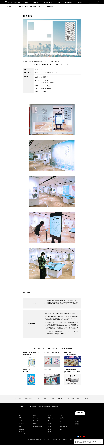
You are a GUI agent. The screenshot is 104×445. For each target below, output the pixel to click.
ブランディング (20, 398)
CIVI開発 (26, 398)
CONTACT (93, 2)
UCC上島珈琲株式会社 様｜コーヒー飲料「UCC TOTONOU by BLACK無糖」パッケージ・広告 (72, 371)
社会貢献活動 (50, 429)
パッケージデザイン (38, 398)
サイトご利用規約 (32, 439)
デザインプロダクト (86, 398)
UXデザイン (31, 398)
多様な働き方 (50, 431)
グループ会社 (49, 426)
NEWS (61, 421)
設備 (48, 428)
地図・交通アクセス (50, 421)
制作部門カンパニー (51, 423)
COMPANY (50, 412)
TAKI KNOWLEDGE (64, 412)
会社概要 (49, 417)
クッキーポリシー (71, 439)
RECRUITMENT (78, 418)
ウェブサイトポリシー (55, 439)
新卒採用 (76, 420)
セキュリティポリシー (47, 439)
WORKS (21, 412)
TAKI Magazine (62, 415)
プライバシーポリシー (39, 439)
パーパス (49, 414)
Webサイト (62, 398)
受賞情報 (61, 429)
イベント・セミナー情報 (63, 426)
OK (99, 441)
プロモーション (46, 398)
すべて (15, 398)
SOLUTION (36, 412)
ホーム (3, 6)
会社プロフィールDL (51, 418)
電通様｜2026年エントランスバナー (51, 370)
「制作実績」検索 (21, 431)
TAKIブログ (61, 414)
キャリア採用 (77, 421)
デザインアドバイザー (63, 417)
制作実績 (9, 6)
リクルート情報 (62, 428)
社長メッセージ (50, 415)
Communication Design (23, 433)
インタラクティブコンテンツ (51, 72)
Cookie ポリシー (91, 442)
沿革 (48, 420)
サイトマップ (27, 439)
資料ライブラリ (62, 418)
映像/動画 (67, 398)
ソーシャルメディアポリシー (63, 439)
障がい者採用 (77, 424)
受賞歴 (49, 432)
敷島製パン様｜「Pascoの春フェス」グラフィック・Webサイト (72, 353)
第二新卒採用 (77, 423)
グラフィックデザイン (18, 6)
